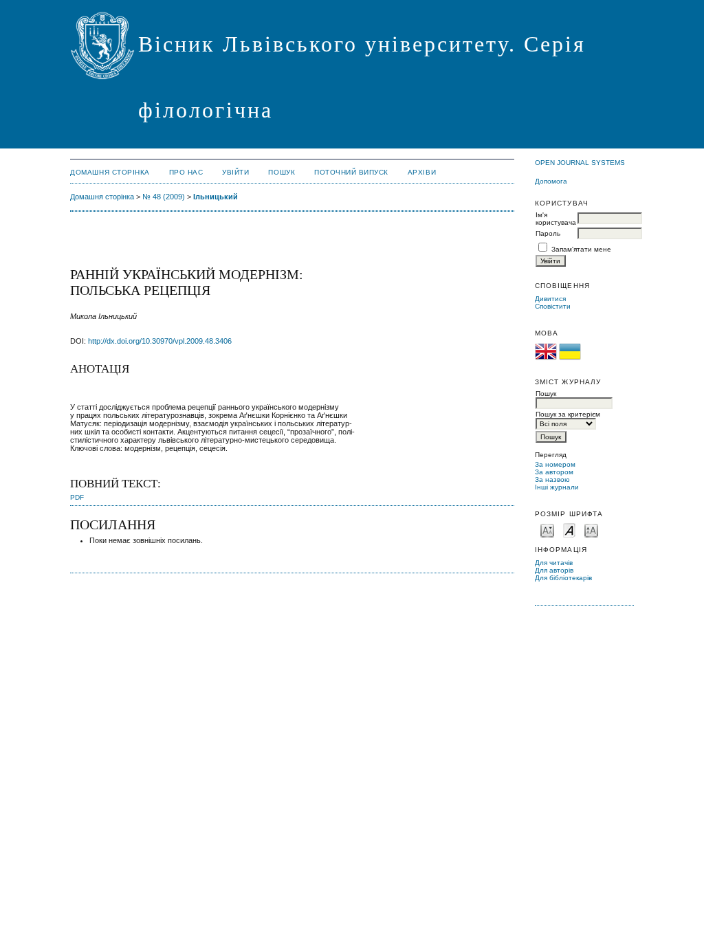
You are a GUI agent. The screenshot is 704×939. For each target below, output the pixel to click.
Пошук (281, 172)
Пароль (548, 233)
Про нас (186, 172)
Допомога (551, 181)
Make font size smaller (547, 530)
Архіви (422, 172)
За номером (555, 464)
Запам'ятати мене (581, 249)
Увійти (235, 172)
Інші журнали (557, 487)
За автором (554, 472)
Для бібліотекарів (563, 578)
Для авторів (554, 570)
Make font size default (569, 530)
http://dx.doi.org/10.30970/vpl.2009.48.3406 (160, 341)
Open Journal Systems (580, 162)
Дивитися (550, 298)
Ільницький (215, 196)
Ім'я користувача (556, 218)
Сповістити (553, 306)
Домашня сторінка (109, 172)
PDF (77, 497)
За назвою (552, 479)
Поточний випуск (351, 172)
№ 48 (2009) (163, 196)
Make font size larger (591, 530)
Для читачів (554, 562)
